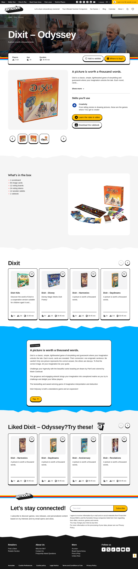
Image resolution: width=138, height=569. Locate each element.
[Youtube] (94, 2)
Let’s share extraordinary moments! (47, 9)
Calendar (112, 9)
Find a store (48, 2)
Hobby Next (12, 2)
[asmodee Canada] (14, 9)
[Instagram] (80, 2)
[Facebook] (77, 2)
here (115, 518)
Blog (104, 9)
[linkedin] (118, 549)
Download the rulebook (89, 125)
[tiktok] (113, 549)
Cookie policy (41, 565)
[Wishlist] (133, 9)
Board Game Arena (35, 2)
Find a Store (12, 549)
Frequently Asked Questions (46, 553)
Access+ (75, 549)
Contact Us (40, 551)
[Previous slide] (121, 262)
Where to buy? (116, 58)
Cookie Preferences (25, 565)
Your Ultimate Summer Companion (74, 9)
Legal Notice (54, 565)
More (74, 545)
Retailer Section (14, 551)
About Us (40, 545)
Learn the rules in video (89, 117)
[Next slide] (63, 138)
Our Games (94, 9)
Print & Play (23, 2)
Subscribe (120, 508)
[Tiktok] (87, 2)
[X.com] (84, 2)
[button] (22, 138)
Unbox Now (76, 556)
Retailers (12, 545)
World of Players (60, 2)
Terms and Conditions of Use (73, 565)
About (120, 9)
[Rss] (128, 549)
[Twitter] (108, 549)
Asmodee (11, 565)
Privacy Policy (91, 565)
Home (3, 2)
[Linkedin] (91, 2)
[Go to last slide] (12, 138)
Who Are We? (41, 549)
